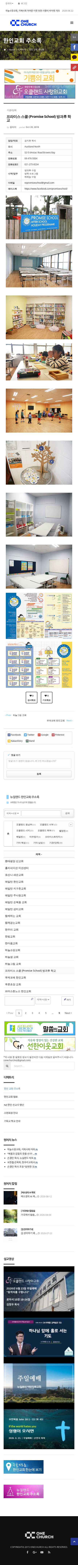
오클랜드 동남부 (26, 824)
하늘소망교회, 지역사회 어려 (21, 1149)
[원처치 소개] (74, 67)
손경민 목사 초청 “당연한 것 (20, 1166)
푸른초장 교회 (13, 984)
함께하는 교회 (13, 916)
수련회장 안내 (11, 1113)
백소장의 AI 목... (29, 1196)
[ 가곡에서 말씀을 (28, 1211)
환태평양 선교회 (14, 861)
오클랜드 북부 (46, 830)
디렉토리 (22, 49)
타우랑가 (35, 836)
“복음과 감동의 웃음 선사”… (21, 1153)
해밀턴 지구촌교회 (15, 888)
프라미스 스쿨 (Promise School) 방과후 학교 (30, 970)
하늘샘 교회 (12, 957)
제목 (38, 854)
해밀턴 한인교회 (14, 881)
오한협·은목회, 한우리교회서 (21, 1162)
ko (74, 37)
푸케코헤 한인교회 (15, 977)
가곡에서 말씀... (28, 1214)
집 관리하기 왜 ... (29, 1233)
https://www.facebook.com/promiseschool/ (45, 188)
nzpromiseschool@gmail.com (39, 182)
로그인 (24, 3)
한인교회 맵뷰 (11, 1096)
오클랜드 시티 (24, 830)
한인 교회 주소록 (36, 49)
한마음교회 (11, 943)
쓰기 (68, 999)
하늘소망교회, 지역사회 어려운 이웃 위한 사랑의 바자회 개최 (32, 10)
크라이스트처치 (54, 836)
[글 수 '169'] (8, 833)
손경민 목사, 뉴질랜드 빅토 (20, 1158)
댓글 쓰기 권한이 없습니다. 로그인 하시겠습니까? (32, 760)
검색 (67, 813)
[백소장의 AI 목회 (28, 1193)
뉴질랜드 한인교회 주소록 (24, 797)
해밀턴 (20, 836)
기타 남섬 (39, 842)
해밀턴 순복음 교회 (16, 902)
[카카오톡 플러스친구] (74, 57)
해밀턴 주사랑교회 (15, 895)
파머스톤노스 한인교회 (18, 991)
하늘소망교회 (12, 950)
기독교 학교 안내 (12, 1121)
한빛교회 (10, 936)
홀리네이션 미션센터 (17, 868)
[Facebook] (74, 47)
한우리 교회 (12, 929)
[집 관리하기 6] (27, 1229)
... (52, 1013)
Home (12, 49)
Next (68, 1013)
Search (32, 999)
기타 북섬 (22, 842)
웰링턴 (63, 830)
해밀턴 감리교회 (14, 909)
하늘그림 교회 (13, 963)
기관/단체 (55, 842)
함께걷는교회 (12, 922)
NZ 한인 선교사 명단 (14, 1105)
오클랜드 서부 (48, 824)
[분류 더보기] (71, 825)
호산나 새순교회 (14, 874)
